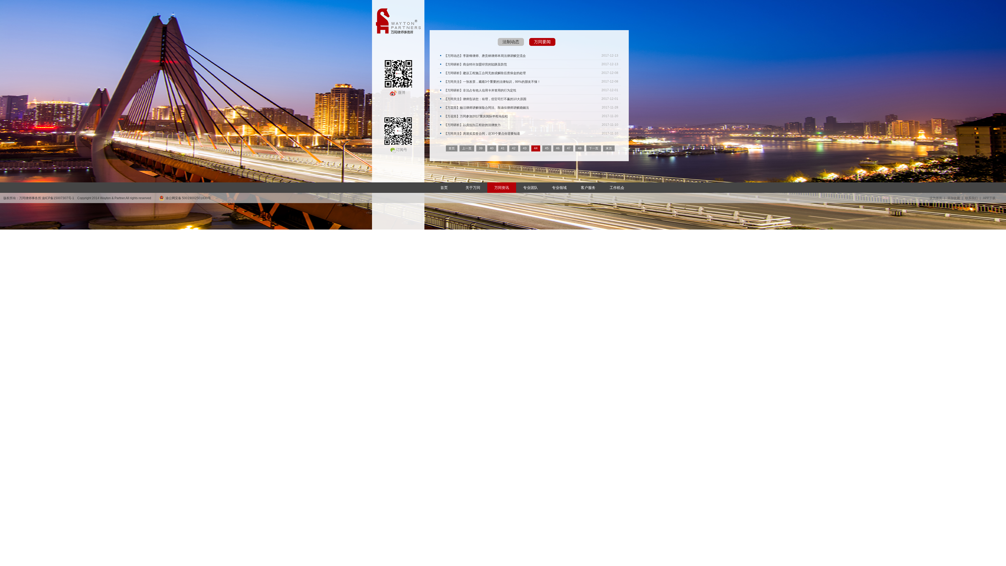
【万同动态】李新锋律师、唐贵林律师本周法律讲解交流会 (485, 55)
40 (492, 148)
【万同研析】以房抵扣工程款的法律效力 (472, 125)
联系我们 (971, 198)
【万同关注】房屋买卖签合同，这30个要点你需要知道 (482, 133)
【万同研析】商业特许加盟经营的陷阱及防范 (475, 64)
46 (558, 148)
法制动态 (510, 42)
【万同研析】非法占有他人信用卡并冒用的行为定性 (480, 90)
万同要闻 (542, 42)
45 (547, 148)
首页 (452, 148)
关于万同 (473, 188)
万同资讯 (501, 188)
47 (569, 148)
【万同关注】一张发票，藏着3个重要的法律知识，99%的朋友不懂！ (492, 81)
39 (481, 148)
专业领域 (559, 188)
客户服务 (588, 188)
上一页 (467, 148)
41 (503, 148)
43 (525, 148)
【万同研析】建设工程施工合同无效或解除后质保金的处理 (485, 73)
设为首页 (936, 198)
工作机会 (617, 188)
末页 (609, 148)
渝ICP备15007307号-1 (58, 198)
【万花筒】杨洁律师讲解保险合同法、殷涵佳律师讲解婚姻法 (486, 107)
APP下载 (989, 198)
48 (580, 148)
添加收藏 (953, 198)
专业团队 (530, 188)
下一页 (593, 148)
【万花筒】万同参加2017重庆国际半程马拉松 (476, 116)
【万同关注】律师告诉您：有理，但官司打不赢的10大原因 (485, 99)
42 (514, 148)
